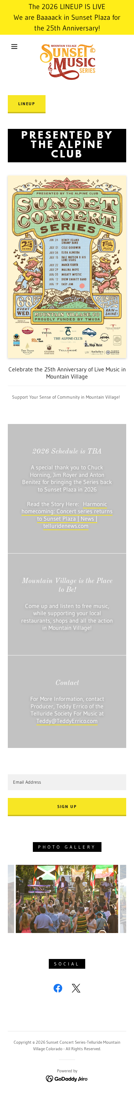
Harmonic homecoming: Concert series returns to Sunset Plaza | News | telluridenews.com (67, 515)
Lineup (26, 103)
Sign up (66, 806)
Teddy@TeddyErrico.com (67, 721)
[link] (67, 46)
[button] (14, 46)
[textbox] (67, 782)
